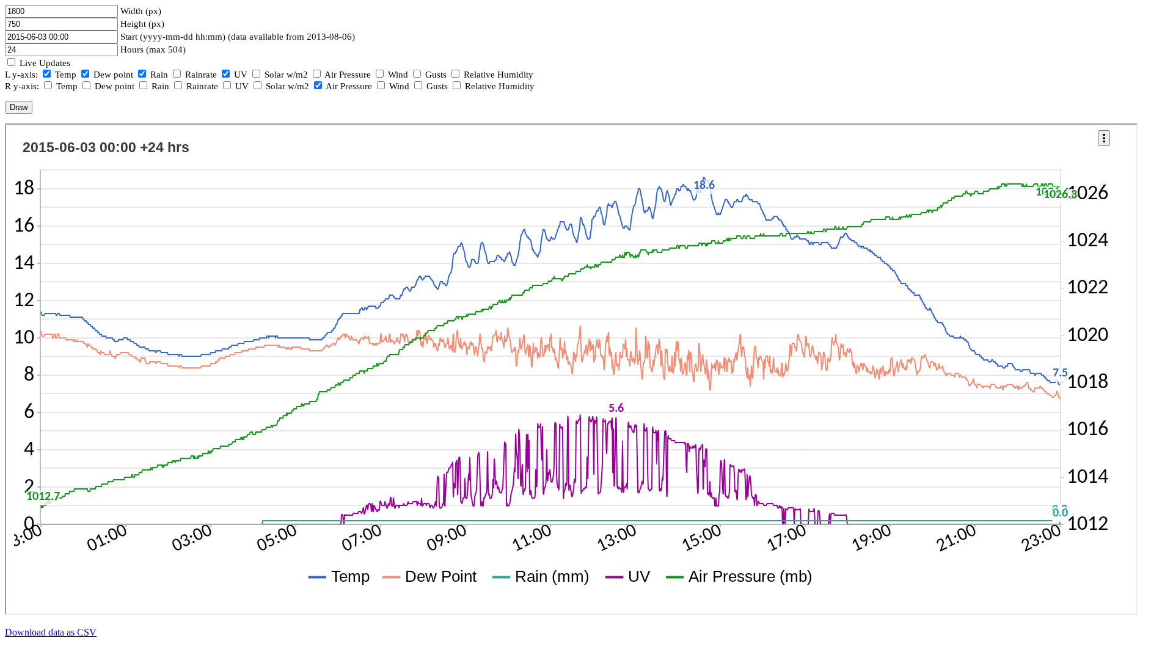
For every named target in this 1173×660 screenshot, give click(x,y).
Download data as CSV (51, 632)
